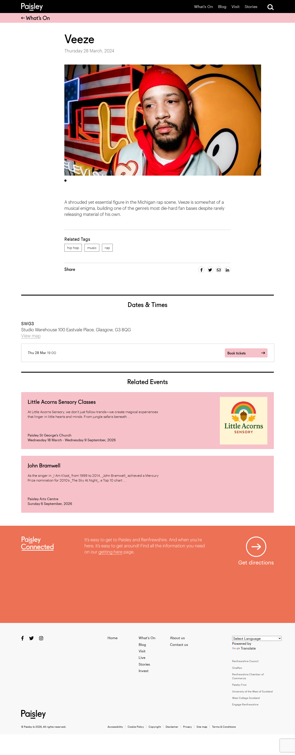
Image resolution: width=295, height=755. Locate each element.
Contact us (179, 644)
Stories (251, 7)
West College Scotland (246, 697)
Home (112, 638)
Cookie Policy (136, 726)
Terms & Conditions (224, 726)
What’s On (203, 7)
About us (177, 638)
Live (142, 657)
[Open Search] (270, 7)
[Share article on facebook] (201, 269)
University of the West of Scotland (252, 691)
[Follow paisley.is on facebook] (22, 638)
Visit (235, 7)
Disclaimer (172, 726)
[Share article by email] (219, 269)
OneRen (237, 667)
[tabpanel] (162, 120)
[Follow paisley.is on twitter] (31, 638)
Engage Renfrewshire (245, 704)
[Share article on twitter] (210, 269)
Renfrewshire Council (245, 661)
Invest (144, 671)
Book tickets (236, 353)
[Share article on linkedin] (227, 269)
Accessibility (115, 726)
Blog (222, 7)
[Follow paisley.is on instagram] (41, 638)
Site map (202, 726)
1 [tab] (65, 180)
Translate (248, 648)
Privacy (187, 726)
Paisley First (239, 684)
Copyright (155, 726)
